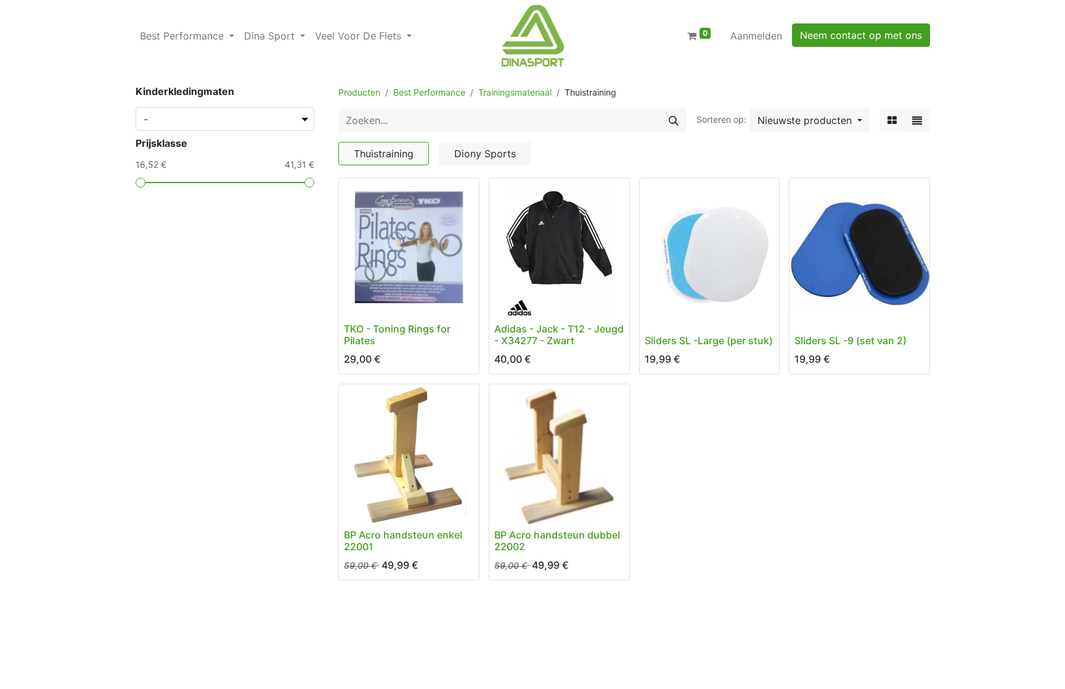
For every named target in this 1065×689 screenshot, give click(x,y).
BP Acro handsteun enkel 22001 (403, 541)
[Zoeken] (674, 120)
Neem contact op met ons (861, 35)
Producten (359, 92)
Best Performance (429, 92)
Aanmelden (756, 36)
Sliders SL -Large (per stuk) (709, 340)
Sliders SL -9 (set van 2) (850, 340)
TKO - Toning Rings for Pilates (397, 335)
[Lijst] (917, 120)
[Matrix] (892, 120)
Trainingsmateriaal (515, 92)
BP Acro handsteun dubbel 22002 (557, 541)
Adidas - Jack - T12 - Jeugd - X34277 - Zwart (559, 335)
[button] (809, 120)
